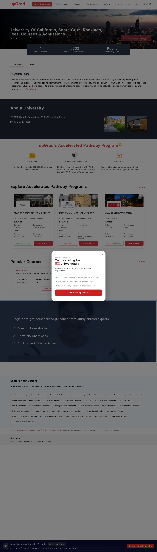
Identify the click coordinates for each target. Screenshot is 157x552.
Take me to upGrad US (78, 293)
